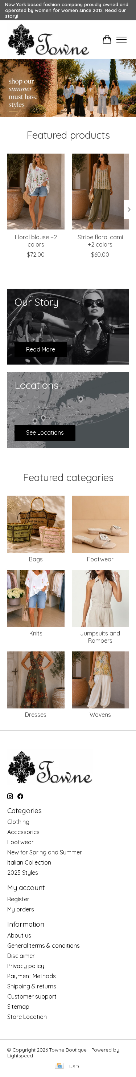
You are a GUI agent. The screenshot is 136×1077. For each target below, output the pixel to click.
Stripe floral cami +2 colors (100, 240)
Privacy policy (25, 966)
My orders (20, 909)
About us (19, 935)
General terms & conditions (43, 945)
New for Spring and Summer (44, 852)
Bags (36, 559)
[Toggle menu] (121, 39)
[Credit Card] (59, 1066)
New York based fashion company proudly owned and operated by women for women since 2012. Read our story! (66, 10)
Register (18, 899)
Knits (35, 633)
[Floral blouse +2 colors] (36, 191)
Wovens (100, 714)
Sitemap (18, 1006)
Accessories (23, 832)
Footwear (100, 559)
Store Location (27, 1016)
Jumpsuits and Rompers (100, 637)
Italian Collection (29, 862)
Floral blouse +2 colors (36, 240)
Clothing (18, 821)
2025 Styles (22, 872)
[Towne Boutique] (48, 40)
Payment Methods (31, 976)
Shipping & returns (31, 986)
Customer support (32, 996)
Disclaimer (21, 955)
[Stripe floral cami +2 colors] (100, 191)
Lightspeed (20, 1055)
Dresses (35, 714)
